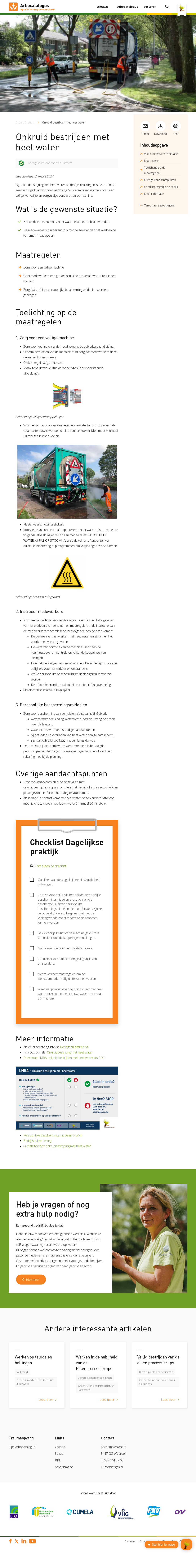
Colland (60, 1447)
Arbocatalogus (127, 6)
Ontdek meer (31, 1279)
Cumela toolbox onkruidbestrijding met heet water (57, 1146)
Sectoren (150, 6)
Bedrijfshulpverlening (74, 1047)
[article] (37, 1378)
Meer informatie (154, 194)
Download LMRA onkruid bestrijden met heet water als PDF (64, 1058)
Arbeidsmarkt (64, 1467)
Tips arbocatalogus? (22, 1447)
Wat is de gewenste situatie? (161, 154)
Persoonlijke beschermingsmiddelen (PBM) (52, 1135)
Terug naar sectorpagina (159, 205)
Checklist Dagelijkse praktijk (161, 187)
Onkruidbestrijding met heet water (70, 1052)
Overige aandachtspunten (160, 180)
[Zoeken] (167, 6)
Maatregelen (151, 160)
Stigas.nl (102, 6)
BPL (58, 1460)
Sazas (59, 1453)
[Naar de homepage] (32, 6)
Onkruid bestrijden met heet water (63, 122)
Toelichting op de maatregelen (154, 170)
